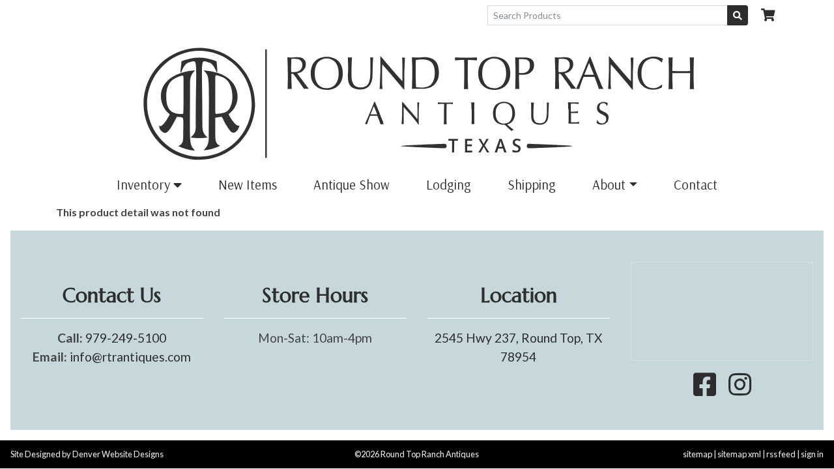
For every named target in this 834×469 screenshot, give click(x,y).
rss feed (781, 454)
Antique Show (351, 184)
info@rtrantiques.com (130, 356)
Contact (695, 184)
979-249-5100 (125, 337)
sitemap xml (739, 454)
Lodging (448, 184)
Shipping (532, 184)
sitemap (697, 454)
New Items (247, 184)
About (609, 184)
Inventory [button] (145, 184)
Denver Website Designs (118, 454)
